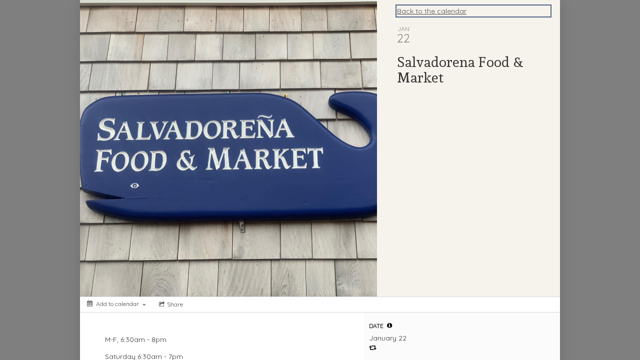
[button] (389, 325)
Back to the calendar (431, 11)
